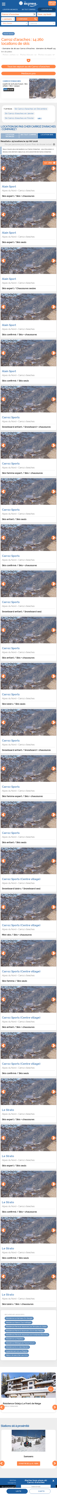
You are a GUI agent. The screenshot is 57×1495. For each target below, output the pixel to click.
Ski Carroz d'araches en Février (19, 118)
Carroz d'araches (26, 190)
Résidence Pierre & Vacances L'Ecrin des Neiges (24, 1331)
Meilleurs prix (28, 73)
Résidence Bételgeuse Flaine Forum (20, 1343)
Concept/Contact (14, 1483)
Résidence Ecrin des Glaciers (17, 1347)
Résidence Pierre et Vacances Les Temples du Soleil (26, 1326)
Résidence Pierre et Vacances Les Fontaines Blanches (27, 1335)
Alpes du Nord (9, 190)
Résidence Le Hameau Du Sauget (19, 1318)
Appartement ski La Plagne (16, 1351)
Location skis (46, 9)
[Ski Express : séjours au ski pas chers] (28, 6)
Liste (18, 1491)
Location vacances (10, 9)
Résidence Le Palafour (14, 1339)
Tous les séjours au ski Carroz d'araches (28, 66)
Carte (41, 1491)
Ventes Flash (52, 3)
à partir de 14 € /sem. (28, 1464)
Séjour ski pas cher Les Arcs (17, 1355)
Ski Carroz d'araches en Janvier (19, 113)
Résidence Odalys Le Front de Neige (22, 1404)
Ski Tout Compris (28, 9)
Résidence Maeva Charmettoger (18, 1322)
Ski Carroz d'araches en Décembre (31, 109)
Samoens (28, 1456)
